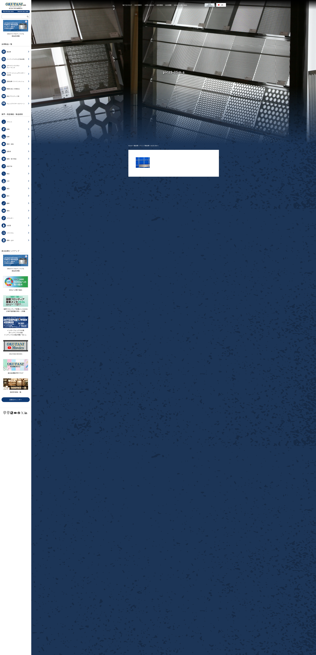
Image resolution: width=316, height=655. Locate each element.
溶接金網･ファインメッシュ (15, 81)
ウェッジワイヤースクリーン (16, 104)
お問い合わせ (149, 5)
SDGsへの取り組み (180, 5)
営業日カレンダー (15, 400)
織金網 (9, 52)
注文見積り (138, 5)
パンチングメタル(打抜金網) (16, 59)
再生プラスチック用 (13, 96)
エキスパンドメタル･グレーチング (13, 66)
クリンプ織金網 (144, 146)
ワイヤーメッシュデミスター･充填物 (16, 74)
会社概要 (168, 5)
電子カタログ (127, 5)
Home (130, 146)
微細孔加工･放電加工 (13, 89)
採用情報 (160, 5)
